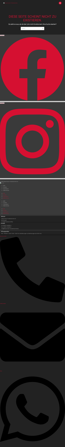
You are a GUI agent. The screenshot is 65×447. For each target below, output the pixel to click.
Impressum (6, 188)
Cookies (5, 187)
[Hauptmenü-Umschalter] (60, 3)
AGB (4, 185)
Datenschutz (6, 190)
